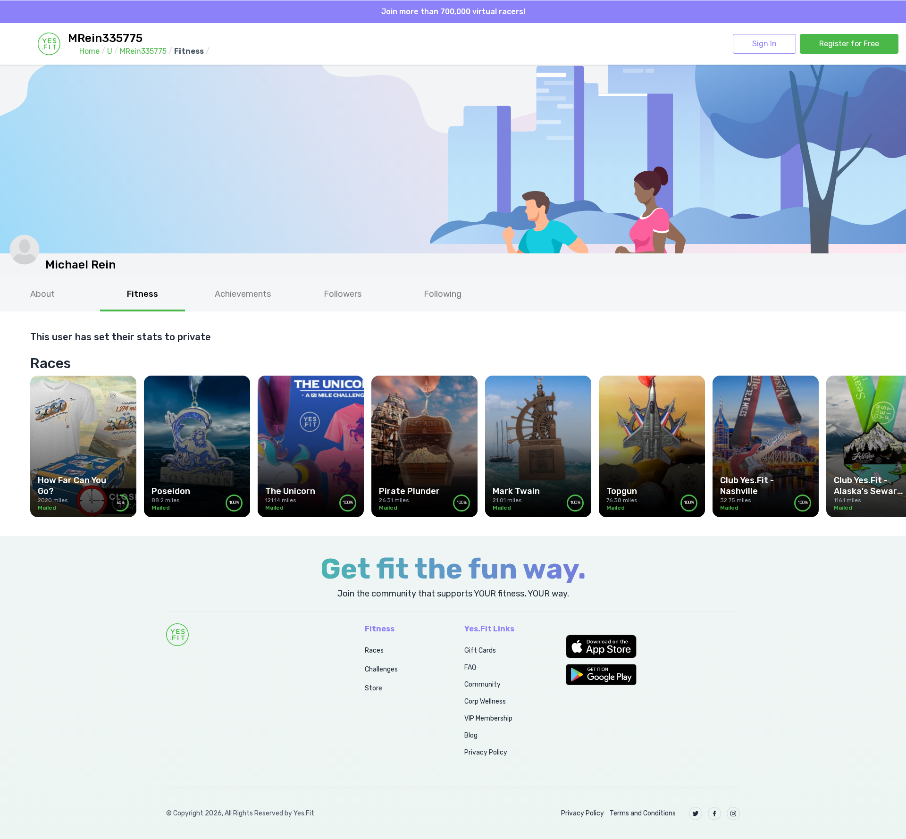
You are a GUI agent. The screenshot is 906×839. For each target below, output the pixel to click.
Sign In (764, 43)
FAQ (470, 667)
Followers (342, 294)
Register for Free (849, 43)
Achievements (243, 294)
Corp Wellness (485, 701)
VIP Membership (488, 718)
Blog (471, 735)
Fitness (142, 294)
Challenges (381, 669)
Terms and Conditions (643, 813)
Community (482, 684)
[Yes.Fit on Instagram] (733, 813)
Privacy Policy (485, 752)
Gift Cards (480, 650)
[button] (653, 646)
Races (374, 650)
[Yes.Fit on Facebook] (714, 813)
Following (442, 294)
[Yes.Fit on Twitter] (695, 813)
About (42, 294)
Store (373, 688)
